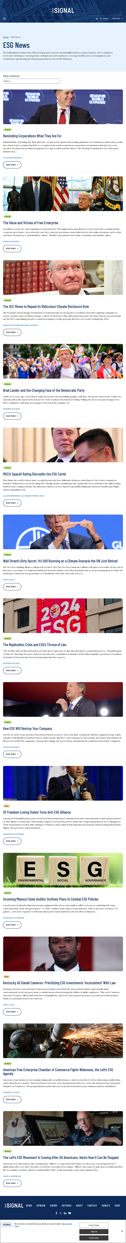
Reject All (94, 1232)
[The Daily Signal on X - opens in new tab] (61, 1213)
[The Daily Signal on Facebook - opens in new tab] (56, 1213)
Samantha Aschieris (13, 834)
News (29, 1205)
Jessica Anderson (12, 1176)
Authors (66, 1205)
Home (6, 37)
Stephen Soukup (11, 409)
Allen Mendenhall (13, 158)
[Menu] (4, 18)
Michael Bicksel (29, 325)
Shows (53, 1205)
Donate (106, 1205)
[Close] (122, 1231)
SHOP (117, 1205)
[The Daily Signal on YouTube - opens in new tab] (69, 1213)
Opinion (41, 1205)
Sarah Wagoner (11, 325)
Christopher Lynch (34, 496)
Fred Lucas (9, 1005)
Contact (92, 1205)
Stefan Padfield (11, 241)
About (79, 1205)
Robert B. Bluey (11, 1092)
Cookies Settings (93, 1225)
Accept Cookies (94, 1238)
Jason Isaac (9, 580)
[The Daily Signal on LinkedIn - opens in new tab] (65, 1213)
